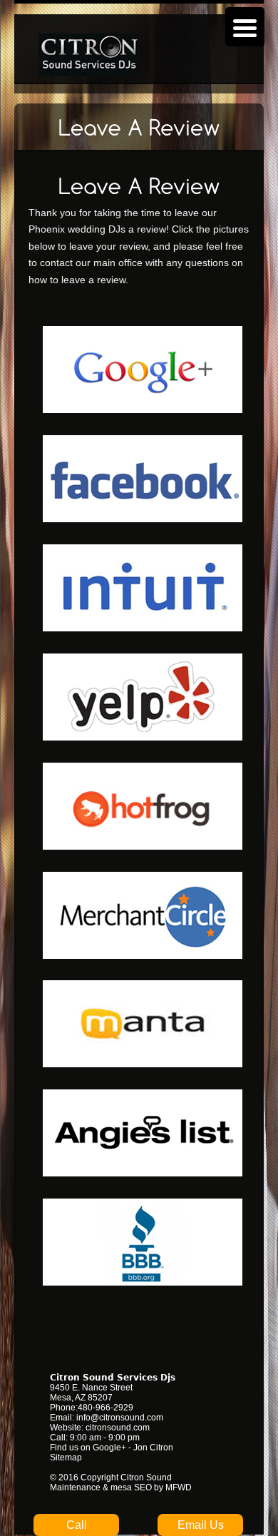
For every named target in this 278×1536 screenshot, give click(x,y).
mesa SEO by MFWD (151, 1487)
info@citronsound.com (119, 1418)
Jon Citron (153, 1448)
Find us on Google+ (88, 1448)
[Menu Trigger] (244, 26)
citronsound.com (118, 1428)
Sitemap (66, 1458)
